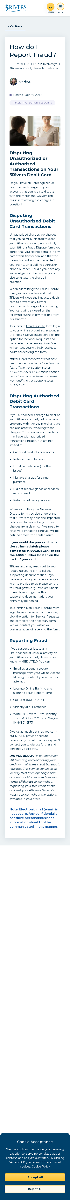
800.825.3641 (40, 551)
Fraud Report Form (39, 693)
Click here (26, 781)
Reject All (35, 1189)
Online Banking (35, 688)
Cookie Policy (41, 1166)
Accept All (35, 1177)
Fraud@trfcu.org (24, 588)
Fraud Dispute (35, 326)
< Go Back (15, 26)
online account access (35, 330)
